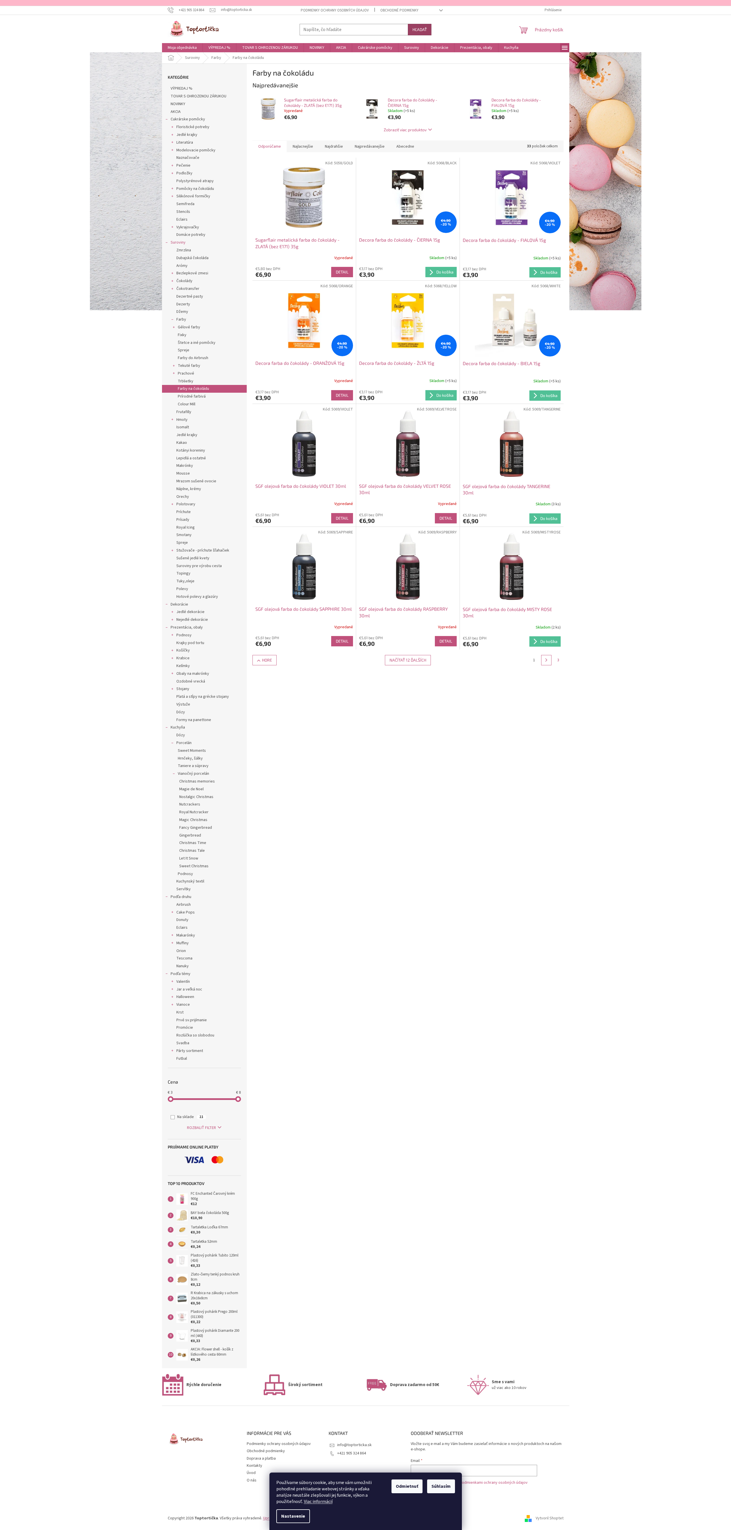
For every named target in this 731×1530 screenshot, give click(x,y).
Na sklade (190, 1117)
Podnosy (184, 635)
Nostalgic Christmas (196, 797)
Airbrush (183, 904)
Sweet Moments (192, 751)
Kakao (181, 443)
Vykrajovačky (187, 227)
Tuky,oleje (185, 581)
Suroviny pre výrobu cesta (199, 566)
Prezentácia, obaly (187, 627)
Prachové (186, 373)
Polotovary (185, 504)
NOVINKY (178, 104)
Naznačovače (187, 158)
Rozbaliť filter (201, 1128)
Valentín (183, 981)
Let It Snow (188, 858)
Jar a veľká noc (189, 989)
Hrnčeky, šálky (190, 758)
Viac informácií (318, 1501)
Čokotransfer (187, 289)
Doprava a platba (261, 1458)
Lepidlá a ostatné (191, 458)
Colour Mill (186, 404)
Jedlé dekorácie (190, 612)
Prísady (182, 520)
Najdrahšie (334, 146)
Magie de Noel (191, 789)
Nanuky (182, 966)
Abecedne (405, 146)
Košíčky (183, 650)
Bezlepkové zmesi (192, 273)
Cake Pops (185, 912)
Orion (181, 951)
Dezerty (183, 304)
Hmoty (182, 420)
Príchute (183, 512)
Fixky (182, 335)
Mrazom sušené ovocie (196, 481)
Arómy (182, 266)
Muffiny (182, 943)
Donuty (182, 920)
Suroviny (178, 242)
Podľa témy (180, 974)
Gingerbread (190, 835)
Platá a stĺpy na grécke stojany (202, 697)
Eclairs (182, 219)
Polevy (182, 589)
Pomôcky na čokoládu (195, 189)
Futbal (181, 1058)
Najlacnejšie (303, 146)
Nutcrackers (189, 804)
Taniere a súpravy (193, 766)
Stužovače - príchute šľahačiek (202, 550)
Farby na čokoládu (193, 389)
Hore (267, 660)
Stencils (183, 212)
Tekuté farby (189, 366)
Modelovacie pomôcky (195, 150)
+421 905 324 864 (351, 1453)
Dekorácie (179, 604)
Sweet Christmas (194, 866)
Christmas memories (197, 781)
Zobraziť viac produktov (405, 129)
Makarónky (185, 935)
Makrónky (184, 466)
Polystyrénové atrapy (195, 181)
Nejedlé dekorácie (192, 620)
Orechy (182, 497)
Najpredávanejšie (370, 146)
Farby (181, 319)
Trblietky (185, 381)
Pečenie (183, 165)
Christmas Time (192, 843)
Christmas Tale (192, 850)
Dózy (180, 712)
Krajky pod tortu (190, 643)
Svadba (182, 1043)
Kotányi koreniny (190, 450)
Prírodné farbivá (192, 396)
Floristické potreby (192, 127)
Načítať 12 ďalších (407, 660)
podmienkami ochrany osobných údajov (494, 1482)
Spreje (183, 350)
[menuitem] (182, 47)
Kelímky (183, 666)
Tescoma (184, 958)
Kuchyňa (178, 727)
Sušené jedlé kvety (192, 558)
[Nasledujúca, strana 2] (546, 660)
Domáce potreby (190, 235)
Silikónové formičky (193, 196)
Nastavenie (293, 1516)
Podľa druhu (181, 897)
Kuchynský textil (190, 881)
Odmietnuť (407, 1486)
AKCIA (176, 112)
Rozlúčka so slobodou (195, 1035)
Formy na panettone (193, 720)
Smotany (184, 535)
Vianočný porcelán (193, 773)
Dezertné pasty (189, 296)
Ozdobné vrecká (190, 681)
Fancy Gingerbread (195, 827)
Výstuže (183, 704)
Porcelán (184, 743)
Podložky (184, 173)
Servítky (183, 889)
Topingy (183, 573)
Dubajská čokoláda (192, 258)
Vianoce (183, 1004)
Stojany (182, 689)
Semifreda (185, 204)
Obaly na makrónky (192, 674)
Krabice (183, 658)
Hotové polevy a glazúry (197, 597)
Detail (342, 271)
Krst (180, 1012)
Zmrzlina (183, 250)
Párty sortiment (189, 1051)
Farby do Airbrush (193, 358)
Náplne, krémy (188, 489)
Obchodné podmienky (399, 10)
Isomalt (182, 427)
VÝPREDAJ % (181, 88)
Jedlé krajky (186, 135)
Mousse (183, 473)
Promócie (184, 1027)
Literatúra (184, 142)
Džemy (182, 312)
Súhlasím (441, 1486)
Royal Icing (185, 527)
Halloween (185, 997)
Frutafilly (183, 412)
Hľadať (419, 29)
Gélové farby (189, 327)
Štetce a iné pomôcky (196, 343)
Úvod (251, 1473)
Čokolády (184, 281)
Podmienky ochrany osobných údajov (335, 10)
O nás (251, 1480)
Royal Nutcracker (194, 812)
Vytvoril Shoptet (550, 1518)
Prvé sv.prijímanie (191, 1020)
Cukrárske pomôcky (188, 119)
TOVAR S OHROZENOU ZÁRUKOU (198, 96)
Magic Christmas (193, 820)
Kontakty (254, 1466)
